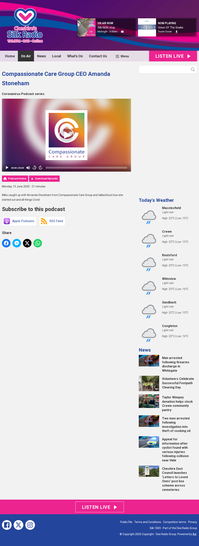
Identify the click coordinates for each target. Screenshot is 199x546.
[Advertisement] (168, 133)
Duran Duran (165, 31)
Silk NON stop (106, 27)
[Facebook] (7, 525)
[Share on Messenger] (16, 243)
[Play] (7, 168)
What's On (75, 56)
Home (10, 56)
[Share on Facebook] (6, 243)
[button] (66, 135)
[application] (66, 135)
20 (34, 167)
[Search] (194, 69)
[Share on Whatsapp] (37, 243)
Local (56, 56)
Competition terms (174, 522)
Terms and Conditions (147, 522)
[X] (18, 525)
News (41, 56)
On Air (26, 56)
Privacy (192, 522)
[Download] (176, 31)
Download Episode (46, 178)
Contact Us (98, 56)
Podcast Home (17, 178)
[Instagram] (30, 525)
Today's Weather (156, 200)
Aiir (194, 534)
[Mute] (28, 168)
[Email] (122, 31)
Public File (126, 522)
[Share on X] (27, 243)
